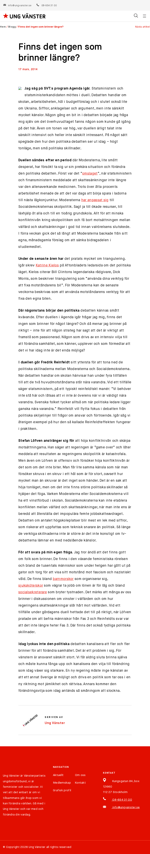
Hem (3, 27)
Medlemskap (62, 782)
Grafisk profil (62, 790)
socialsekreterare (32, 592)
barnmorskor (63, 579)
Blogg (12, 27)
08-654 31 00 (49, 5)
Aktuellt (58, 775)
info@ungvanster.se (19, 5)
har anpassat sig (95, 200)
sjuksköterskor (30, 585)
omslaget (89, 173)
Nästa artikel (142, 27)
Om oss (80, 775)
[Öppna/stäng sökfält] (136, 16)
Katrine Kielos (47, 265)
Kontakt (80, 782)
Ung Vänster (55, 723)
